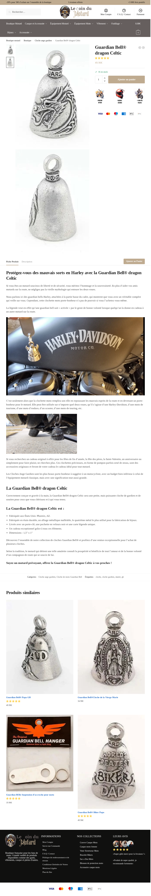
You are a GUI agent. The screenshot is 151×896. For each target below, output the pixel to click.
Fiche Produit (12, 261)
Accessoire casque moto (90, 867)
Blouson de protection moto (91, 863)
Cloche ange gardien (43, 40)
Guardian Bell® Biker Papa (91, 812)
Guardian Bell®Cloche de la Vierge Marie (98, 697)
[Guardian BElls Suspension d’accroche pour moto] (39, 753)
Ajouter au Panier (134, 261)
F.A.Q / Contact (124, 14)
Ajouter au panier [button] (40, 711)
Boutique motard (13, 40)
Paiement (140, 14)
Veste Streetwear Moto (89, 851)
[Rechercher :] (23, 12)
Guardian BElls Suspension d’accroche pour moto (30, 795)
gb (123, 577)
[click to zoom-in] (52, 96)
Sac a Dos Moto (86, 859)
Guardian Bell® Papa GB (18, 697)
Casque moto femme (88, 847)
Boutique (27, 40)
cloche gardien (108, 577)
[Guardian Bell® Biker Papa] (111, 762)
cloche (98, 577)
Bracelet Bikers (86, 855)
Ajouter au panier (127, 79)
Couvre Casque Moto (88, 842)
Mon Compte (106, 14)
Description (27, 261)
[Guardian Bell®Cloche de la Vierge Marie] (111, 647)
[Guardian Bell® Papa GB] (39, 647)
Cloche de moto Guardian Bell (69, 577)
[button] (102, 58)
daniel (117, 577)
